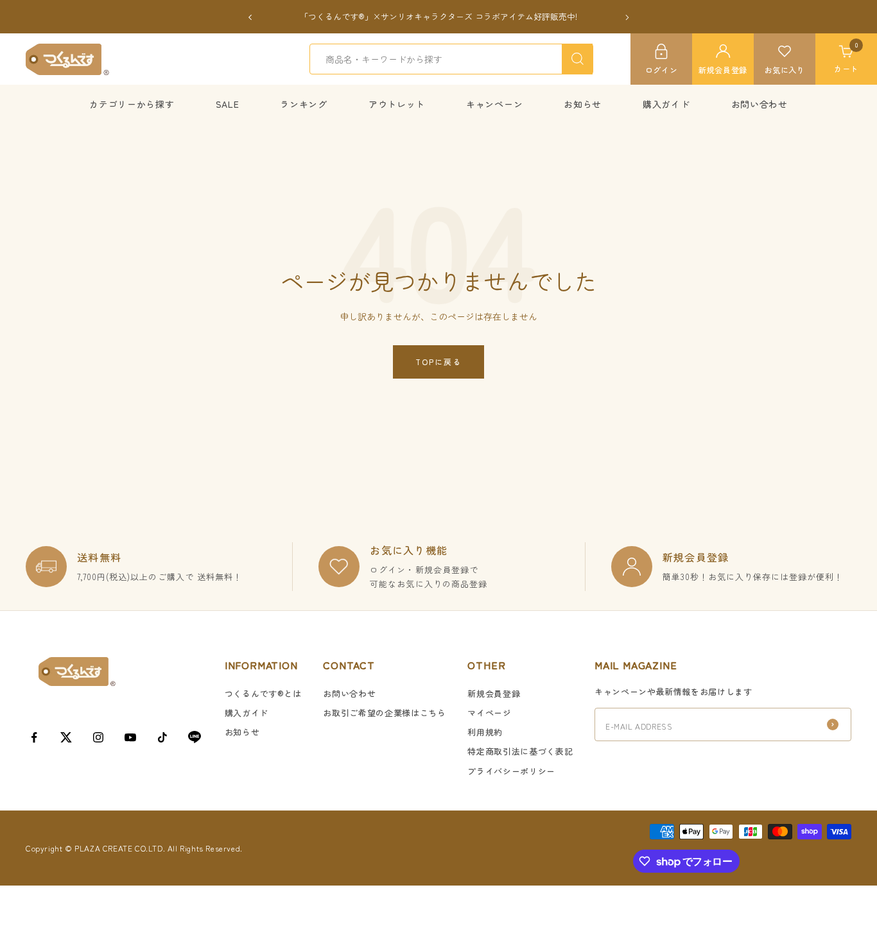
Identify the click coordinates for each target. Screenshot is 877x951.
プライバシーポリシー (511, 771)
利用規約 (485, 732)
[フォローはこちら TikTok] (162, 737)
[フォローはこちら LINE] (194, 737)
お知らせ (583, 104)
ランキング (303, 104)
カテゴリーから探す (131, 104)
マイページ (489, 713)
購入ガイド (666, 104)
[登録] (832, 724)
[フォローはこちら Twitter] (66, 737)
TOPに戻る (438, 361)
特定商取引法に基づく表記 (520, 751)
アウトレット (397, 104)
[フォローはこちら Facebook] (34, 737)
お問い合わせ (759, 104)
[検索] (577, 59)
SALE (227, 104)
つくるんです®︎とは (263, 693)
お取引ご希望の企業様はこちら (384, 713)
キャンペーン (494, 104)
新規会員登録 (493, 693)
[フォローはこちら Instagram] (98, 737)
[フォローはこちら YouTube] (130, 737)
